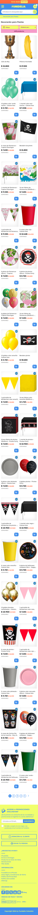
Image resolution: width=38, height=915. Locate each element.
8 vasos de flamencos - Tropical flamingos (9, 146)
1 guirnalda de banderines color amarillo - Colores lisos (9, 398)
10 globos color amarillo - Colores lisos (9, 356)
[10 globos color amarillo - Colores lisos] (10, 341)
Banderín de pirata (26, 145)
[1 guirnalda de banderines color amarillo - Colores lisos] (10, 383)
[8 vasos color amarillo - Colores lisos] (10, 551)
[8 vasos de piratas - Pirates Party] (10, 635)
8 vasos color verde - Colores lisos (27, 776)
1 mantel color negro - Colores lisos (27, 524)
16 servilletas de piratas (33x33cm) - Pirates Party (9, 440)
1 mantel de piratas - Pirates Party (27, 440)
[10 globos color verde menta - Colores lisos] (10, 89)
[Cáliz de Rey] (10, 47)
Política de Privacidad (9, 877)
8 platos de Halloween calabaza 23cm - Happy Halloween (27, 566)
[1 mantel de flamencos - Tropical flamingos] (10, 173)
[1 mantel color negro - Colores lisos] (28, 509)
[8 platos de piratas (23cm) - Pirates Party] (28, 257)
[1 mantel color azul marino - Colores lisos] (28, 89)
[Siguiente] (28, 796)
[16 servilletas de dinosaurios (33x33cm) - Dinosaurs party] (28, 173)
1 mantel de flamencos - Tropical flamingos (9, 188)
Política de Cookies (8, 879)
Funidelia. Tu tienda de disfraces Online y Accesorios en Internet (19, 6)
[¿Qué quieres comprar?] (2, 6)
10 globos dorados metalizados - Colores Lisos (8, 608)
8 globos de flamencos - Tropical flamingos (9, 314)
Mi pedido (4, 856)
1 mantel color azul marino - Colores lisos (27, 104)
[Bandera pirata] (28, 341)
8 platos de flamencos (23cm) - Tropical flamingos (8, 272)
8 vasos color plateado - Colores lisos (9, 692)
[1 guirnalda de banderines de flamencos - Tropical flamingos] (10, 215)
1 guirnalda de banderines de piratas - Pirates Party (9, 524)
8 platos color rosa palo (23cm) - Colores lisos (27, 692)
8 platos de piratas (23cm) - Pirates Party (27, 272)
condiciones (8, 828)
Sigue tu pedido (20, 843)
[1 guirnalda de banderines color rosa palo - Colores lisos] (28, 593)
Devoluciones (6, 862)
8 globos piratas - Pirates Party (28, 482)
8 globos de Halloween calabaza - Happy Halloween (27, 734)
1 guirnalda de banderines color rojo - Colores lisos (27, 650)
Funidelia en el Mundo (9, 873)
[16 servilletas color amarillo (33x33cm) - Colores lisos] (28, 383)
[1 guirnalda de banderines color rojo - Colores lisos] (28, 635)
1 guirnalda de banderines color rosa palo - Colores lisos (27, 608)
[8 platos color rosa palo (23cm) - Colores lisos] (28, 677)
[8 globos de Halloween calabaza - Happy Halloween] (28, 719)
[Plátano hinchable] (28, 47)
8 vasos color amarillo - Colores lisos (9, 566)
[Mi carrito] (35, 6)
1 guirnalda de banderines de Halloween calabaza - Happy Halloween (9, 776)
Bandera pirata (25, 355)
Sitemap (4, 881)
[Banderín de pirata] (28, 131)
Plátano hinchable (26, 61)
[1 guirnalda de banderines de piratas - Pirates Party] (10, 509)
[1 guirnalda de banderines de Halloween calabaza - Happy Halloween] (10, 761)
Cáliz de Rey (5, 61)
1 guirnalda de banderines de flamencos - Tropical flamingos (9, 230)
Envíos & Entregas (7, 858)
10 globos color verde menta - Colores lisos (8, 104)
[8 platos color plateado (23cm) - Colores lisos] (10, 467)
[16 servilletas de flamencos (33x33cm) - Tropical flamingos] (28, 299)
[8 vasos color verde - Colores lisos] (28, 761)
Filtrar (8, 27)
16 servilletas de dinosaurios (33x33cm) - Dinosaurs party (27, 188)
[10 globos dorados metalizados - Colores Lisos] (10, 593)
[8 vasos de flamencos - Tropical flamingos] (10, 131)
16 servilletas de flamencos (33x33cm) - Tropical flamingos (27, 314)
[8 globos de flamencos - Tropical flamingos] (10, 299)
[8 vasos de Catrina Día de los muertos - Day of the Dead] (10, 719)
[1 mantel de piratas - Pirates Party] (28, 425)
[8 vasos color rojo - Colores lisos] (28, 215)
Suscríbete (29, 821)
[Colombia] (3, 892)
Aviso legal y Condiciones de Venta (13, 875)
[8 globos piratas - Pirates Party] (28, 467)
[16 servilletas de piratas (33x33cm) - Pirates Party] (10, 425)
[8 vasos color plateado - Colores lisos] (10, 677)
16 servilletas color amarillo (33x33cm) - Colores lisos (26, 398)
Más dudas (5, 864)
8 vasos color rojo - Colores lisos (26, 230)
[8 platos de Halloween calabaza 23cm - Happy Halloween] (28, 551)
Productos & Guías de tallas (11, 860)
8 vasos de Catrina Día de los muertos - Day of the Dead (9, 734)
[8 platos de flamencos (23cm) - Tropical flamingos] (10, 257)
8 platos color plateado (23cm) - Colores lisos (9, 482)
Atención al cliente (20, 836)
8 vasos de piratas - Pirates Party (7, 650)
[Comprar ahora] (16, 72)
